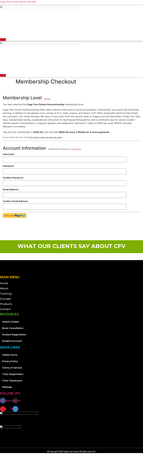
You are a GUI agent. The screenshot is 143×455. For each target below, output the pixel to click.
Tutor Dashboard (12, 380)
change (47, 99)
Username (8, 154)
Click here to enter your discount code (45, 137)
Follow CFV (10, 393)
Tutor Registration (12, 374)
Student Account (12, 341)
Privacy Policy (10, 361)
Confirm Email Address (15, 201)
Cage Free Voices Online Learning (18, 1)
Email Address (11, 189)
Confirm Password (13, 178)
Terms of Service (12, 367)
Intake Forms (9, 355)
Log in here (76, 149)
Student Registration (14, 334)
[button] (141, 35)
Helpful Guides (10, 321)
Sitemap (7, 387)
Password (8, 166)
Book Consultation (12, 328)
